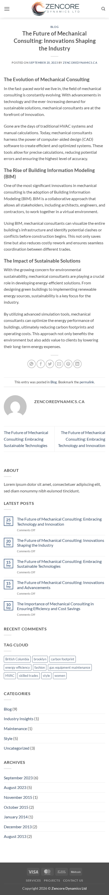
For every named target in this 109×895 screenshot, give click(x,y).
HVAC (9, 676)
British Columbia (17, 659)
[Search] (103, 9)
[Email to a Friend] (59, 364)
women (60, 676)
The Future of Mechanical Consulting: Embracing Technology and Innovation (81, 439)
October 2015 (16, 807)
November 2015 (18, 797)
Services (33, 880)
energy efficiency (17, 667)
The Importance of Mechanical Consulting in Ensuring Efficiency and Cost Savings (55, 606)
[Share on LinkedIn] (77, 364)
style (46, 676)
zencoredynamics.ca (80, 62)
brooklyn (40, 659)
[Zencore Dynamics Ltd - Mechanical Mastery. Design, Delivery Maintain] (55, 9)
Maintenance (15, 728)
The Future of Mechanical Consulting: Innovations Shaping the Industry (60, 542)
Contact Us (73, 880)
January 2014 (16, 816)
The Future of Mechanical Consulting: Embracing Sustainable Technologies (26, 439)
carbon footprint (62, 659)
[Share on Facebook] (41, 364)
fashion (39, 667)
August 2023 (15, 787)
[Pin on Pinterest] (68, 364)
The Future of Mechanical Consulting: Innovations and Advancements (60, 585)
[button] (7, 9)
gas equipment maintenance (69, 667)
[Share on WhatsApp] (31, 364)
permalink (87, 382)
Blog (54, 26)
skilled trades (28, 676)
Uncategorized (16, 748)
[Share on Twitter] (50, 364)
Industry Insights (18, 718)
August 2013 (15, 836)
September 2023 (18, 777)
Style (8, 738)
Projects (52, 880)
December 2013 (18, 826)
